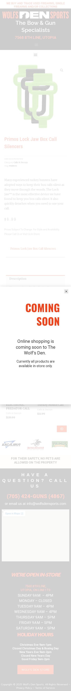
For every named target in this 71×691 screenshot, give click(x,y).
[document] (35, 345)
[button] (66, 291)
